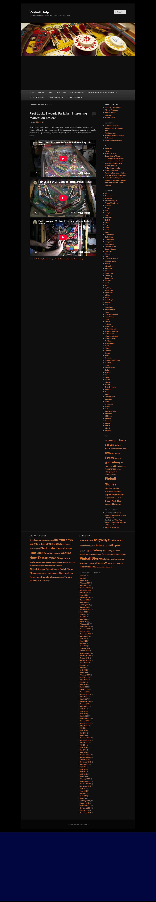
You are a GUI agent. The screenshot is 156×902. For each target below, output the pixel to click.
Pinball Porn (109, 334)
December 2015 (85, 718)
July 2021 (83, 614)
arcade (110, 440)
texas (116, 498)
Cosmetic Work (110, 247)
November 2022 (85, 597)
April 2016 (83, 713)
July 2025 (83, 576)
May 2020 (83, 643)
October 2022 (84, 600)
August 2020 (84, 636)
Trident (108, 501)
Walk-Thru (116, 500)
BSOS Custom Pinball (37, 97)
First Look (39, 259)
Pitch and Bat (109, 343)
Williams (108, 418)
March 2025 (84, 580)
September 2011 (85, 813)
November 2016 (85, 701)
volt (106, 409)
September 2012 (85, 786)
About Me (41, 92)
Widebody (108, 416)
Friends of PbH (61, 92)
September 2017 (85, 694)
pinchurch (108, 488)
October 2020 (84, 631)
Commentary (109, 239)
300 (106, 441)
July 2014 (83, 745)
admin (107, 527)
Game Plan (109, 273)
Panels (107, 321)
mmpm (108, 468)
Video (107, 401)
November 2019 (85, 655)
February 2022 (85, 605)
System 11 (108, 382)
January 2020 (84, 650)
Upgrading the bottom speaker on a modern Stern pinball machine (115, 182)
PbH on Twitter (110, 117)
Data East (108, 251)
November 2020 (85, 629)
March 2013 (84, 776)
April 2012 (83, 796)
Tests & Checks (110, 387)
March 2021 (84, 621)
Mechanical (109, 292)
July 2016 (83, 709)
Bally (106, 215)
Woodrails (108, 421)
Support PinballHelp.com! (75, 97)
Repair (107, 348)
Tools (107, 392)
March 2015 (84, 735)
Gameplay (108, 276)
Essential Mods (110, 261)
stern (115, 494)
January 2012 (84, 803)
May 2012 (83, 793)
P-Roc (107, 319)
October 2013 (84, 759)
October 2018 (84, 677)
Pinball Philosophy (112, 331)
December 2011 (85, 805)
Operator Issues (110, 317)
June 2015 (83, 730)
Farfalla (57, 259)
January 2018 (84, 689)
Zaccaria (46, 259)
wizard (116, 504)
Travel (107, 394)
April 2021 (83, 619)
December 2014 (85, 738)
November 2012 (85, 784)
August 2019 (84, 663)
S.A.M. (107, 353)
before (107, 222)
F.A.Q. (50, 92)
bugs (106, 232)
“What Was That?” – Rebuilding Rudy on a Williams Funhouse (115, 522)
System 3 (108, 384)
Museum (108, 302)
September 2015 (85, 723)
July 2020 (83, 638)
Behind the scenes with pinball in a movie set (102, 92)
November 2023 (85, 588)
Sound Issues (110, 367)
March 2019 (84, 672)
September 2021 (85, 609)
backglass (108, 213)
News (107, 312)
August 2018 (84, 680)
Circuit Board (109, 234)
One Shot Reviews (111, 314)
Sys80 (107, 377)
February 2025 (85, 583)
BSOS (107, 230)
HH (122, 462)
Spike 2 (107, 372)
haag (118, 462)
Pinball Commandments (113, 140)
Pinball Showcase (111, 336)
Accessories (109, 196)
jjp (111, 466)
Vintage (107, 406)
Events (107, 263)
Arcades (108, 205)
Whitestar (108, 413)
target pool (109, 498)
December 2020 (85, 626)
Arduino (116, 441)
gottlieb (110, 462)
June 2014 (83, 747)
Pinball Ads (109, 326)
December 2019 (85, 653)
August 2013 (84, 764)
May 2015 (83, 733)
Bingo (107, 227)
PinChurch (108, 341)
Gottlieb (108, 280)
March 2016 (84, 716)
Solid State (109, 363)
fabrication (108, 266)
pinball (114, 472)
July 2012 (83, 788)
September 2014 (85, 740)
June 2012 (83, 791)
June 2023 (83, 595)
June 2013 (83, 769)
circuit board (116, 448)
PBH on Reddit (110, 112)
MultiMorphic (109, 300)
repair (108, 494)
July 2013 (83, 767)
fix (119, 453)
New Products (110, 309)
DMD (106, 256)
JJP (106, 285)
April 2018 (83, 684)
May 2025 (83, 578)
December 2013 (85, 755)
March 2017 (84, 699)
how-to (107, 466)
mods (113, 468)
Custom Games (110, 249)
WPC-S (107, 428)
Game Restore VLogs (76, 92)
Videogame (109, 404)
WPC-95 (107, 426)
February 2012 (85, 801)
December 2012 (85, 781)
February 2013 (85, 779)
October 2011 (84, 810)
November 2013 (85, 757)
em (107, 452)
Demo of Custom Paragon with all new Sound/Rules (115, 515)
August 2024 (84, 585)
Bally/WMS (109, 217)
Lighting (108, 288)
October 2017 (84, 692)
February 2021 (85, 624)
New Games (109, 307)
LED (114, 466)
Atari (106, 210)
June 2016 (83, 711)
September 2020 (85, 634)
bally (122, 440)
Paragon (108, 472)
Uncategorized (110, 396)
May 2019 (83, 667)
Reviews (108, 351)
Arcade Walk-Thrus (111, 203)
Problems (108, 346)
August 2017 (84, 697)
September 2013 (85, 762)
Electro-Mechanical (111, 259)
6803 (106, 193)
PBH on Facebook (111, 110)
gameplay (118, 458)
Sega (106, 355)
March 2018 (84, 687)
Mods (107, 297)
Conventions (109, 244)
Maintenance (109, 290)
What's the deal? (111, 411)
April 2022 (83, 602)
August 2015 (84, 725)
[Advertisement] (78, 73)
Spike (107, 370)
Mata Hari (123, 466)
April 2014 (83, 752)
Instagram (108, 115)
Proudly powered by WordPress (78, 824)
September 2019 (85, 660)
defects (107, 254)
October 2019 (84, 658)
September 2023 (85, 590)
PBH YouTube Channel (113, 108)
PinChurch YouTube (112, 126)
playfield (116, 488)
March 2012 (84, 798)
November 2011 (85, 808)
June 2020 (83, 641)
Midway (107, 295)
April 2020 (83, 646)
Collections (109, 237)
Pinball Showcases (111, 170)
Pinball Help (39, 12)
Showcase (108, 358)
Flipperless (109, 271)
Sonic (107, 365)
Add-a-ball (108, 198)
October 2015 (84, 721)
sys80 (121, 494)
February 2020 (85, 648)
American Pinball (111, 201)
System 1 (108, 380)
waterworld (109, 504)
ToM (119, 498)
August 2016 (84, 706)
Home (32, 92)
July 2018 (83, 682)
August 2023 (84, 592)
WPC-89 (107, 423)
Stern (107, 375)
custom (123, 449)
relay (119, 491)
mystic (119, 469)
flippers (109, 457)
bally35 (109, 445)
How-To (107, 283)
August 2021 (84, 612)
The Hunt (108, 389)
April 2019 (83, 670)
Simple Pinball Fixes (112, 360)
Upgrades (108, 399)
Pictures (108, 324)
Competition (109, 242)
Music (107, 305)
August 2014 (84, 742)
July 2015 (83, 728)
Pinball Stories (110, 338)
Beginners (108, 225)
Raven (116, 491)
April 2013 (83, 774)
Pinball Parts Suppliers (56, 97)
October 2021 (84, 607)
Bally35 (107, 220)
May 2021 (83, 617)
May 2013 (83, 772)
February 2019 (85, 675)
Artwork (107, 208)
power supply (109, 491)
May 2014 (83, 750)
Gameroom (109, 278)
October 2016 (84, 704)
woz (119, 504)
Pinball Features (110, 329)
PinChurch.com (110, 133)
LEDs (118, 466)
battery (118, 445)
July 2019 (83, 665)
